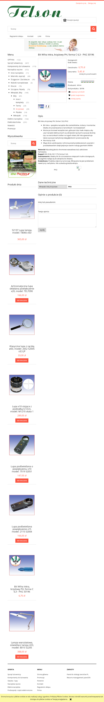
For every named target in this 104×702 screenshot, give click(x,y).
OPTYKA (11, 59)
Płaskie (19, 112)
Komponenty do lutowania (19, 66)
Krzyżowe (20, 109)
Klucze (13, 86)
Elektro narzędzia (15, 119)
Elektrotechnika (14, 122)
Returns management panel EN (78, 677)
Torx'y (18, 105)
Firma (39, 690)
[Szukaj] (93, 29)
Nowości (11, 125)
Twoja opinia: (43, 211)
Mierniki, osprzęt (18, 76)
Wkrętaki (17, 115)
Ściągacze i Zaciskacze (20, 79)
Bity (14, 96)
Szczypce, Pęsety (18, 89)
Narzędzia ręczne (15, 69)
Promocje (11, 128)
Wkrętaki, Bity (16, 92)
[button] (76, 92)
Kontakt (40, 684)
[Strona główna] (35, 11)
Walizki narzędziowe (19, 83)
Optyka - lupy (13, 681)
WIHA (79, 85)
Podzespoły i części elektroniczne (20, 690)
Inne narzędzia (17, 73)
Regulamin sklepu (43, 687)
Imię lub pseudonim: (47, 202)
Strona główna (42, 674)
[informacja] (52, 44)
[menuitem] (16, 36)
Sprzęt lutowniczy (15, 63)
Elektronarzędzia (14, 687)
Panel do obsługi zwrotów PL (78, 674)
